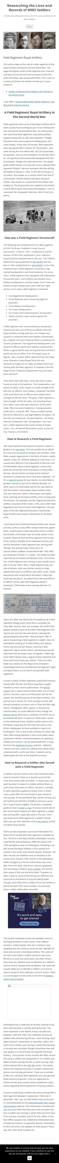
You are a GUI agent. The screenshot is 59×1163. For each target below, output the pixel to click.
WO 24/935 (38, 262)
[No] (55, 1153)
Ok (29, 1158)
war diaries (43, 821)
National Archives (24, 745)
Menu (29, 26)
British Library (10, 714)
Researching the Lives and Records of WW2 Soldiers (29, 7)
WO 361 (31, 1065)
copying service (15, 480)
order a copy (25, 807)
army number (34, 869)
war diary (20, 449)
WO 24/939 (37, 265)
